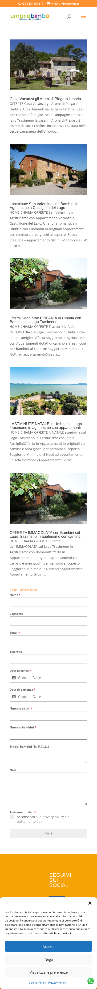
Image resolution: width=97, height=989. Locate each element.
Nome (15, 595)
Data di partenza (22, 690)
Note (13, 770)
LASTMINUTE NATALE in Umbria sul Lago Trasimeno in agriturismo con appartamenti (46, 426)
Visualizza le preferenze (49, 972)
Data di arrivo (20, 671)
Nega (48, 959)
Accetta (48, 946)
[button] (90, 903)
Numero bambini (23, 727)
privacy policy (53, 817)
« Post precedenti (23, 589)
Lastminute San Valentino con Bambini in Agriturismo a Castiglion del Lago (44, 206)
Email (15, 633)
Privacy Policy (57, 983)
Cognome (16, 614)
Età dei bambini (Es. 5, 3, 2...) (29, 747)
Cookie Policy (37, 983)
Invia (48, 833)
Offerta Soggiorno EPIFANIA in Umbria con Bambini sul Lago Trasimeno (45, 320)
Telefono (16, 652)
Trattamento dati (23, 812)
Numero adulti (21, 708)
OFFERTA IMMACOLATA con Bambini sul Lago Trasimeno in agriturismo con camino (45, 534)
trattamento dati (30, 821)
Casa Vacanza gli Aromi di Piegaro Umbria (45, 99)
